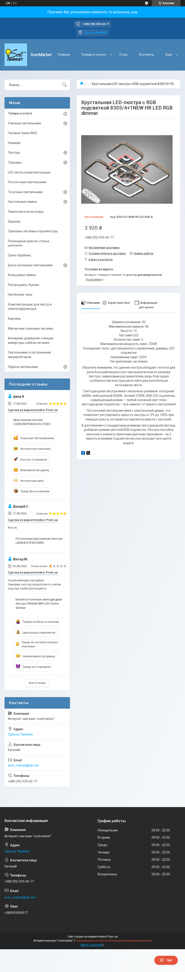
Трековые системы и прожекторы (33, 231)
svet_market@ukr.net (23, 765)
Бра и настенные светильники (30, 265)
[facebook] (83, 453)
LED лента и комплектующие (29, 172)
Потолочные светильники (27, 182)
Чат (169, 960)
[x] (88, 453)
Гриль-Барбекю (19, 255)
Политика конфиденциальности (131, 940)
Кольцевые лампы (22, 275)
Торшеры (15, 162)
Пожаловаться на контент (92, 940)
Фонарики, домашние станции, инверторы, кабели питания (31, 340)
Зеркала (14, 221)
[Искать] (64, 85)
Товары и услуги (93, 54)
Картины (14, 318)
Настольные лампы (22, 201)
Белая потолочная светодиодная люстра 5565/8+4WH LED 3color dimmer (39, 603)
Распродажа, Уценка (23, 285)
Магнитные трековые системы (30, 328)
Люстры (14, 152)
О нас (123, 54)
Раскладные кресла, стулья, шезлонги (29, 243)
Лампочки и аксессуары (26, 211)
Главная (64, 54)
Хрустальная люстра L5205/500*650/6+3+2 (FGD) (32, 422)
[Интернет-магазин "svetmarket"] (16, 54)
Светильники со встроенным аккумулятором (29, 355)
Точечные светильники (25, 192)
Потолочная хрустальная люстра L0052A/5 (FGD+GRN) (39, 540)
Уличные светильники (24, 123)
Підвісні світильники (23, 367)
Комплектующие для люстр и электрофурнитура (30, 307)
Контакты (146, 54)
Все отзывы (37, 683)
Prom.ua (112, 936)
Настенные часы (20, 294)
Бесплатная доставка (104, 247)
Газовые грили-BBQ (22, 133)
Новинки (14, 143)
